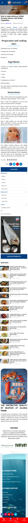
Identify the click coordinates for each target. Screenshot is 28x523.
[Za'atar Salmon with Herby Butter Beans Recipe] (4, 328)
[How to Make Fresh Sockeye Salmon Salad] (4, 334)
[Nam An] (9, 446)
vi (22, 3)
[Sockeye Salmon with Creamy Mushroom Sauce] (4, 347)
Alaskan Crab (4, 192)
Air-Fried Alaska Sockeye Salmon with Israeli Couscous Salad (18, 288)
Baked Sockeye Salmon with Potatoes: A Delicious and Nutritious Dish (17, 308)
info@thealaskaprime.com (12, 476)
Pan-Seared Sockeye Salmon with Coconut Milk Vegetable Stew (18, 282)
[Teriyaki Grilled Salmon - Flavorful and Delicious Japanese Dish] (4, 316)
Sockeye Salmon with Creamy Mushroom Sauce (17, 346)
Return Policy (5, 497)
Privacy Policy (5, 499)
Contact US (4, 502)
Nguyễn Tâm (8, 23)
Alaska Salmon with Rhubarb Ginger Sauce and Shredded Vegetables (19, 301)
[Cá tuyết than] (14, 234)
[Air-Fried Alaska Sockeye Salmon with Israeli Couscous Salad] (4, 289)
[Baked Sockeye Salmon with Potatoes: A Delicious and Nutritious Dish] (4, 308)
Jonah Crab (4, 201)
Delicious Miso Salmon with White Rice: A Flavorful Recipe (18, 321)
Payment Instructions (7, 494)
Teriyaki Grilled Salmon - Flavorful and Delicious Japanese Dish (18, 315)
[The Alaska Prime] (14, 2)
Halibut (3, 176)
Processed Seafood (6, 214)
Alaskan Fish (4, 173)
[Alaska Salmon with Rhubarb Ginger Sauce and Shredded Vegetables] (4, 302)
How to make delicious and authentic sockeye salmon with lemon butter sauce (17, 353)
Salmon (15, 27)
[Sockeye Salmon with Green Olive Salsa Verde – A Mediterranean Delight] (4, 275)
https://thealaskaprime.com (14, 481)
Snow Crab (4, 198)
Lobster (3, 204)
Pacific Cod (4, 189)
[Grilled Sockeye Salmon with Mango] (4, 296)
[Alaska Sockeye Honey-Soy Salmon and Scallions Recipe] (4, 341)
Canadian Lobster (5, 207)
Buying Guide (5, 492)
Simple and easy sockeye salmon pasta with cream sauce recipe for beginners (18, 361)
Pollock (3, 182)
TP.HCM (8, 479)
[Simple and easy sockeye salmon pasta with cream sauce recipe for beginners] (4, 361)
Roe (2, 210)
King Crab (3, 195)
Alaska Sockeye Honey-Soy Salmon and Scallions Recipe (19, 340)
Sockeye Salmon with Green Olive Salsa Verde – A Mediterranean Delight (18, 275)
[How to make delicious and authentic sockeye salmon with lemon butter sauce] (4, 353)
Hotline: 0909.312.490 (8, 474)
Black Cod (4, 185)
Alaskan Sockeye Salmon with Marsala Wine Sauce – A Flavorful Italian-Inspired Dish (18, 268)
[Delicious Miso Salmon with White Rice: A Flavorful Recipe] (4, 322)
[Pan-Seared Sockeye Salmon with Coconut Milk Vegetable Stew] (4, 283)
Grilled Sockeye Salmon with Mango (19, 294)
